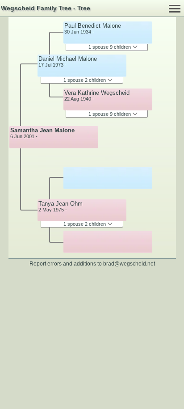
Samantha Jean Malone (42, 130)
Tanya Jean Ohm (60, 203)
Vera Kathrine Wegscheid (97, 92)
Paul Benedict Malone (92, 25)
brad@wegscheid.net (129, 263)
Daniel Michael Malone (67, 58)
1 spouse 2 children (85, 80)
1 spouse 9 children (110, 47)
